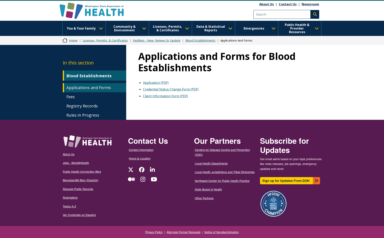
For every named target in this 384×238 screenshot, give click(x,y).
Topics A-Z (69, 206)
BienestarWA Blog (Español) (80, 180)
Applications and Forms (88, 87)
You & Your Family (81, 28)
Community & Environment (124, 28)
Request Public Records (78, 189)
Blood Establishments (200, 40)
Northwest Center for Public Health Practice (222, 181)
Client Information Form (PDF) (165, 96)
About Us (266, 4)
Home (73, 40)
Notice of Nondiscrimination (221, 232)
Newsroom (310, 4)
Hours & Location (140, 158)
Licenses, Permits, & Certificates (167, 28)
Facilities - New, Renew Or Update (156, 40)
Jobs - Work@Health (76, 163)
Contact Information (141, 150)
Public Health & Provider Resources (297, 28)
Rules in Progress (82, 115)
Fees (70, 96)
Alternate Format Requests (183, 232)
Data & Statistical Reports (210, 28)
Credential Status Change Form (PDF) (171, 89)
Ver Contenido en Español (79, 215)
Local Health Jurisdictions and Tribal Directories (225, 172)
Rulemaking (70, 197)
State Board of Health (208, 189)
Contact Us (288, 4)
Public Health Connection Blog (82, 172)
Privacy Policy (154, 232)
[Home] (95, 11)
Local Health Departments (211, 163)
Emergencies (254, 28)
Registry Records (82, 106)
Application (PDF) (156, 82)
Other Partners (204, 198)
